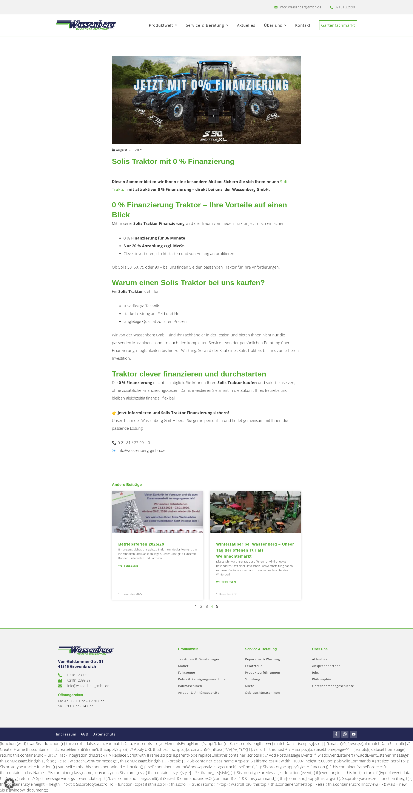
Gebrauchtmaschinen (262, 692)
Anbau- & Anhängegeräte (198, 692)
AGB (84, 734)
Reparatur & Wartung (262, 659)
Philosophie (321, 679)
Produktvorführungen (262, 672)
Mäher (183, 666)
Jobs (315, 672)
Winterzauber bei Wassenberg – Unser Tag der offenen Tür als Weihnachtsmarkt (255, 550)
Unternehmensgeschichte (333, 686)
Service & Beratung (205, 25)
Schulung (252, 679)
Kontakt (302, 25)
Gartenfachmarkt (338, 25)
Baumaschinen (190, 686)
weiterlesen (128, 566)
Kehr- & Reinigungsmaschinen (203, 679)
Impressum (66, 734)
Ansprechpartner (326, 666)
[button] (9, 783)
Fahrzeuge (186, 672)
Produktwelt (161, 25)
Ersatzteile (253, 666)
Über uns (273, 25)
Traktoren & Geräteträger (199, 659)
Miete (249, 686)
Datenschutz (104, 734)
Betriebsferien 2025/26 (141, 544)
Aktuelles (246, 25)
